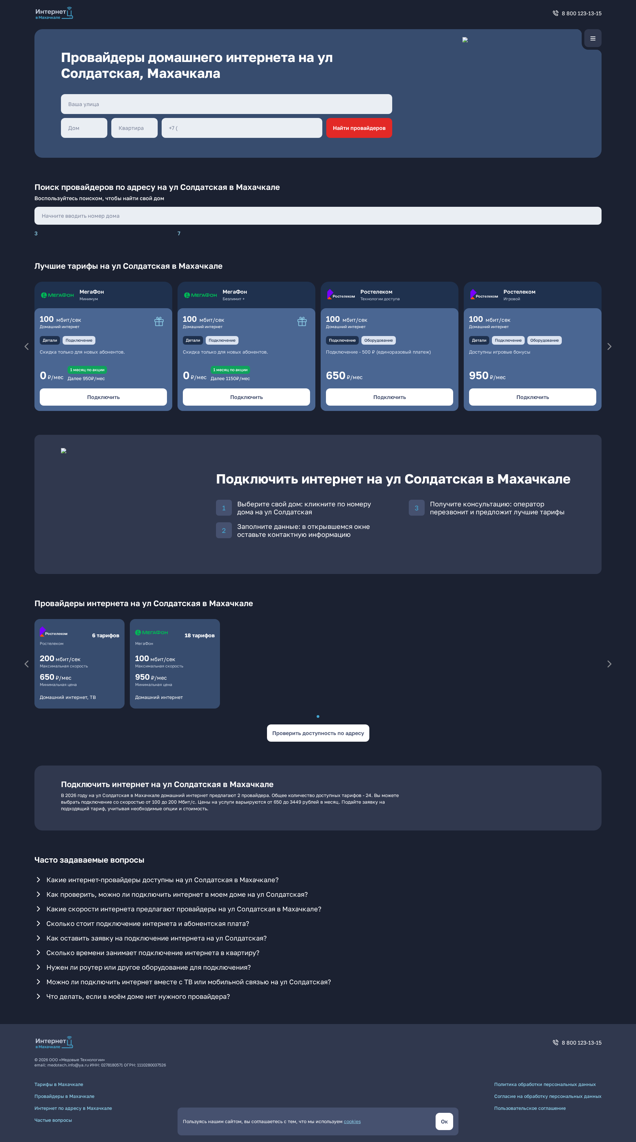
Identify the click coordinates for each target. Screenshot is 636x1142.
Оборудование (378, 340)
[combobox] (227, 104)
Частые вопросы (53, 1120)
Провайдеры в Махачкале (64, 1096)
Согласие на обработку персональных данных (548, 1096)
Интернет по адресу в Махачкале (73, 1108)
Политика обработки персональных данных (545, 1084)
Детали (50, 340)
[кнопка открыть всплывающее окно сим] (159, 321)
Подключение (79, 340)
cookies (352, 1121)
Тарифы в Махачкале (58, 1084)
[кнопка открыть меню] (593, 38)
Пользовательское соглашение (530, 1108)
